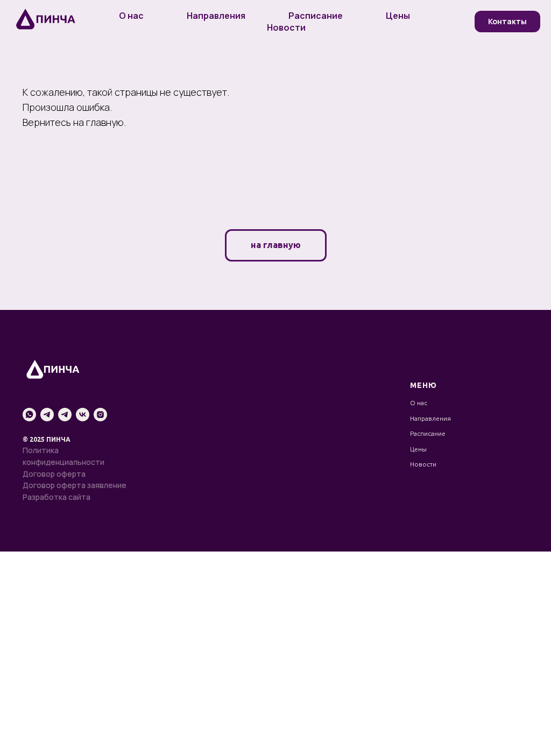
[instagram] (100, 414)
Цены (398, 16)
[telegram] (47, 414)
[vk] (82, 414)
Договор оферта (54, 474)
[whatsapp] (29, 414)
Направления (216, 16)
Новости (286, 27)
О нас (131, 16)
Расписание (315, 16)
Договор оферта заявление (74, 485)
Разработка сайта (56, 497)
